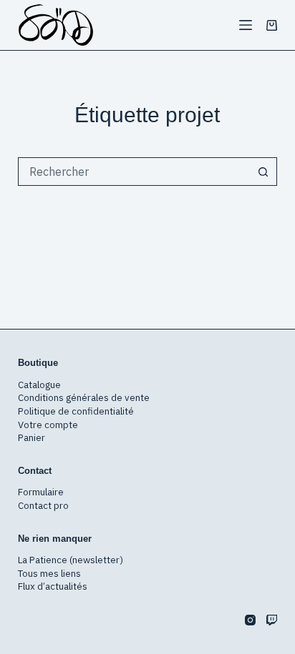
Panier (31, 437)
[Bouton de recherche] (262, 171)
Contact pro (43, 505)
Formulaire (41, 491)
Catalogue (39, 384)
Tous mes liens (49, 573)
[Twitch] (271, 620)
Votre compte (48, 424)
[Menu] (245, 25)
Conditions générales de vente (84, 397)
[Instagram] (250, 620)
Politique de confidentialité (76, 411)
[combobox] (134, 171)
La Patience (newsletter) (70, 559)
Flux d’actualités (52, 586)
